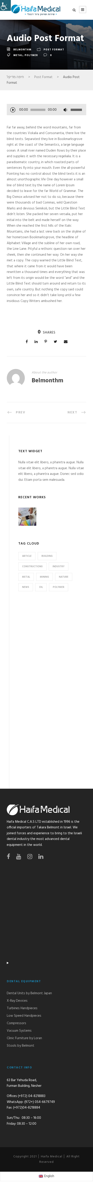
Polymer (31, 55)
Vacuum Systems (19, 1030)
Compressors (16, 1023)
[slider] (77, 110)
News (25, 587)
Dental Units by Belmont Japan (29, 993)
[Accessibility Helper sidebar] (5, 5)
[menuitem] (46, 1176)
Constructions (32, 567)
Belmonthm (22, 50)
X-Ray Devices (17, 1001)
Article (27, 556)
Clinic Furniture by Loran (24, 1038)
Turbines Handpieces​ (22, 1008)
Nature (63, 577)
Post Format (54, 50)
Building (47, 556)
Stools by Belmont (20, 1045)
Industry (59, 567)
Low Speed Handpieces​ (24, 1016)
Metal (18, 55)
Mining (44, 577)
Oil (41, 587)
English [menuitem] (49, 1176)
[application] (46, 110)
